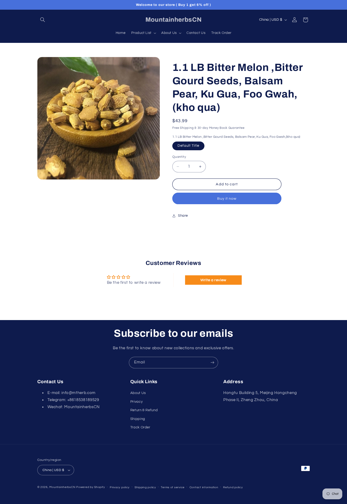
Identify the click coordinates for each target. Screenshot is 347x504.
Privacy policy (120, 487)
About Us (138, 393)
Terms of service (173, 487)
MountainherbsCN (62, 487)
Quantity (179, 157)
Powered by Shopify (90, 487)
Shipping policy (145, 487)
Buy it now (227, 198)
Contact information (204, 487)
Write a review (213, 280)
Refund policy (233, 487)
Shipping (137, 419)
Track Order (140, 427)
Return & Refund (144, 410)
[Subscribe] (212, 362)
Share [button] (183, 215)
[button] (42, 19)
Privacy (136, 401)
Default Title (188, 145)
